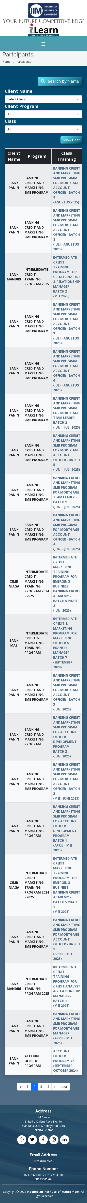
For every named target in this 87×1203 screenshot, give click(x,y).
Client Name (18, 91)
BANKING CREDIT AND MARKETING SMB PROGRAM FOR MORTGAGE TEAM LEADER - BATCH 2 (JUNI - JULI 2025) (66, 413)
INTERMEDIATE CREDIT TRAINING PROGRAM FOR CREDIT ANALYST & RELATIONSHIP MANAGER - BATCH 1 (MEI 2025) (66, 986)
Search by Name (62, 81)
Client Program (21, 106)
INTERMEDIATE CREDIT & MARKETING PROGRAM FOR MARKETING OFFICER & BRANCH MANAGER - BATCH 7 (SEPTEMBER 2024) (65, 643)
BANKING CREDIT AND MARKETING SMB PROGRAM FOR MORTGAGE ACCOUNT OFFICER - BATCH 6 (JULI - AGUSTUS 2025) (66, 370)
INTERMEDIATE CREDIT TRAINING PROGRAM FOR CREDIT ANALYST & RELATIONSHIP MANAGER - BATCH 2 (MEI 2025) (66, 276)
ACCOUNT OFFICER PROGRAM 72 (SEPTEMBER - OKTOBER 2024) (65, 1061)
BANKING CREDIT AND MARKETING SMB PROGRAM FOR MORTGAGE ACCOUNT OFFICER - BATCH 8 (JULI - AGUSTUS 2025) (66, 229)
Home (6, 62)
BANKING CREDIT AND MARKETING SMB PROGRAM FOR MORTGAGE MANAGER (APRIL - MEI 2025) (66, 1028)
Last (64, 1086)
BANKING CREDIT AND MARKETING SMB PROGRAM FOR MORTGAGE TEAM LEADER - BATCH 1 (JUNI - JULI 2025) (66, 492)
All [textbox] (9, 114)
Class (10, 121)
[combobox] (43, 99)
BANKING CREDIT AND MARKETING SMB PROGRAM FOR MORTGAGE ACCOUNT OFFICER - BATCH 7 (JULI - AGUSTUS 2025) (66, 323)
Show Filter (71, 140)
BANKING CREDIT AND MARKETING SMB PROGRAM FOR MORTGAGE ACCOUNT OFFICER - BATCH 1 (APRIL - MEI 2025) (66, 939)
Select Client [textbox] (16, 99)
